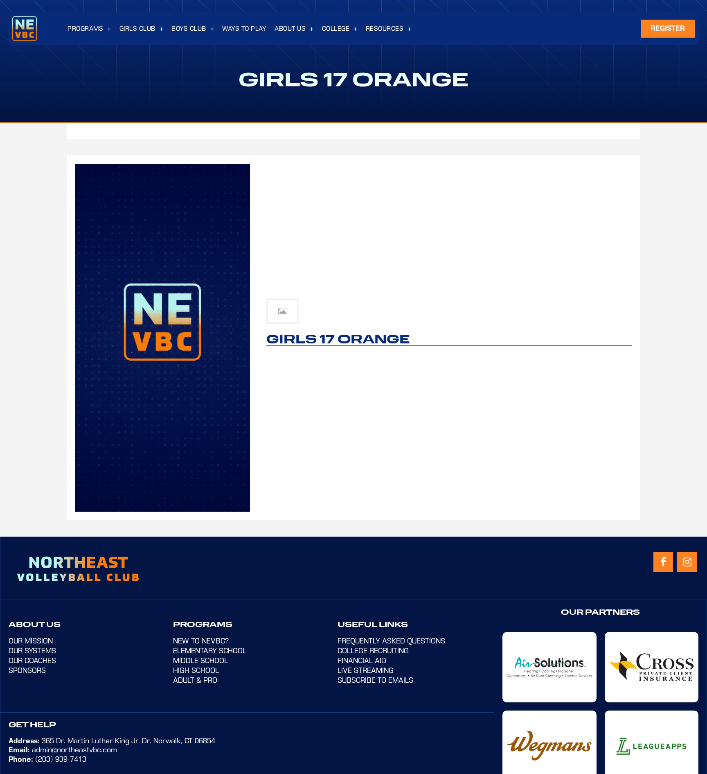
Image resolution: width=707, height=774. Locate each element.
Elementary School (209, 651)
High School (196, 670)
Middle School (200, 661)
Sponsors (27, 670)
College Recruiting (373, 651)
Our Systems (32, 651)
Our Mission (31, 641)
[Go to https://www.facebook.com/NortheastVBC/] (663, 562)
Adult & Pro (195, 680)
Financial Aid (362, 661)
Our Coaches (32, 661)
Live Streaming (366, 670)
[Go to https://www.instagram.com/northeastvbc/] (687, 562)
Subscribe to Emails (375, 680)
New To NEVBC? (201, 641)
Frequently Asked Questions (391, 641)
